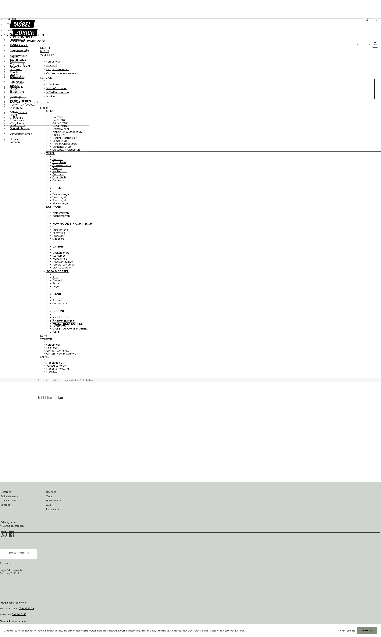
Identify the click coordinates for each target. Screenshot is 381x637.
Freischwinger (60, 129)
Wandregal (59, 197)
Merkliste (51, 96)
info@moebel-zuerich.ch (13, 602)
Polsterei (51, 65)
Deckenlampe (60, 252)
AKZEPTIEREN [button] (367, 630)
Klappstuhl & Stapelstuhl (67, 132)
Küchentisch (59, 171)
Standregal (59, 200)
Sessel (13, 61)
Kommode (58, 232)
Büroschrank (60, 229)
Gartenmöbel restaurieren (62, 73)
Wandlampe (59, 258)
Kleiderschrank (61, 212)
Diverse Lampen (62, 267)
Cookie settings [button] (347, 630)
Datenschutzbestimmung (128, 630)
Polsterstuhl (59, 120)
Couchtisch (59, 177)
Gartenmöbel (25, 33)
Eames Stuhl (60, 140)
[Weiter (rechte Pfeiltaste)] (376, 318)
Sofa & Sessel (57, 271)
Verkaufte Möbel (56, 88)
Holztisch (57, 159)
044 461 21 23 (19, 614)
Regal (57, 188)
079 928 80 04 (26, 608)
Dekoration (16, 133)
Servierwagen (18, 120)
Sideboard (58, 238)
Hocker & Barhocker (64, 137)
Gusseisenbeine (61, 165)
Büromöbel (23, 37)
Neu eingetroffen (28, 35)
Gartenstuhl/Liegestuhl (66, 149)
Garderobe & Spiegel (17, 127)
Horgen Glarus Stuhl (64, 143)
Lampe (57, 246)
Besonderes (20, 101)
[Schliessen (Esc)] (377, 3)
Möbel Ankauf (54, 84)
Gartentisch (59, 180)
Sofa (12, 51)
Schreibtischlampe (63, 264)
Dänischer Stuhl (62, 146)
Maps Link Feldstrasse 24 (13, 620)
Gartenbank (17, 92)
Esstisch (57, 168)
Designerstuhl (60, 126)
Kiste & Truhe (14, 113)
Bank (14, 76)
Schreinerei (53, 61)
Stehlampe (59, 255)
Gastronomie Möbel (30, 41)
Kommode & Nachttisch (72, 223)
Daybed (14, 56)
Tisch (11, 24)
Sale (17, 45)
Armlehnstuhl (60, 123)
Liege (13, 67)
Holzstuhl (58, 117)
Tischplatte (59, 162)
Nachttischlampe (62, 261)
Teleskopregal (61, 194)
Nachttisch (58, 235)
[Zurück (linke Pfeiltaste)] (5, 318)
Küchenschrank (61, 215)
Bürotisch (58, 174)
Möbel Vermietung (57, 92)
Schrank (14, 30)
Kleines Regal (60, 203)
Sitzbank (15, 86)
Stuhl (12, 19)
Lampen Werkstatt (57, 69)
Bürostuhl (58, 135)
